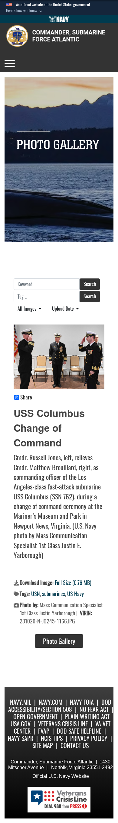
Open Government (35, 717)
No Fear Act (94, 709)
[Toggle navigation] (9, 63)
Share (26, 397)
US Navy (75, 594)
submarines (53, 594)
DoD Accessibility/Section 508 (59, 705)
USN (35, 594)
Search (90, 284)
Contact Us (75, 745)
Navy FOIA (82, 702)
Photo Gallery (59, 641)
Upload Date (63, 309)
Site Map (42, 745)
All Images (28, 309)
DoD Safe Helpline (79, 731)
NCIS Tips (52, 738)
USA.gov (21, 724)
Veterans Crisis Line (63, 724)
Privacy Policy (88, 738)
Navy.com (50, 702)
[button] (25, 11)
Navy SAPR (20, 738)
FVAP (43, 731)
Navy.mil (20, 702)
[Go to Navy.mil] (59, 19)
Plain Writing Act (87, 717)
